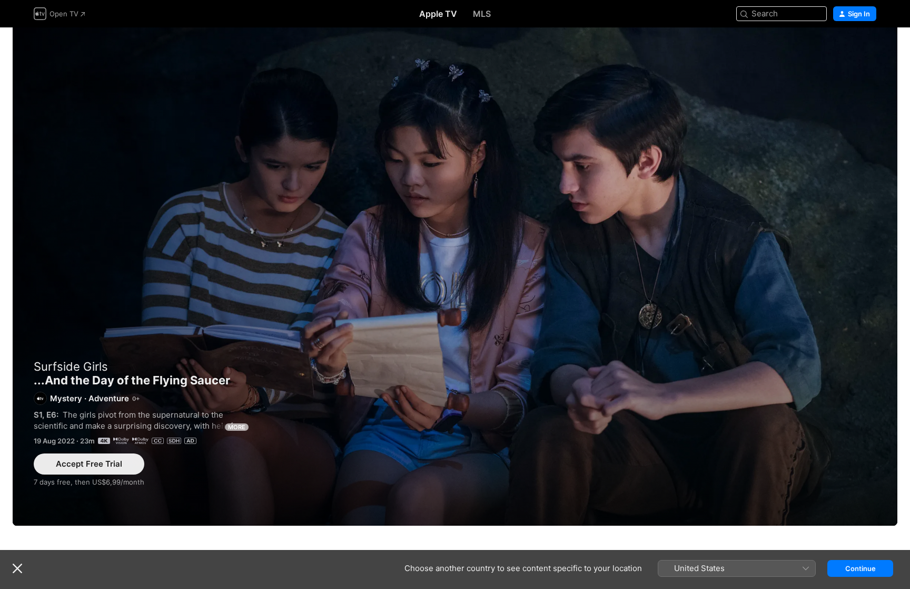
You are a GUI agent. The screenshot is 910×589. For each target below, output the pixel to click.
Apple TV (438, 13)
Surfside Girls (71, 366)
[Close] (17, 568)
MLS (482, 13)
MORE (236, 427)
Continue (860, 568)
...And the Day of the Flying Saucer (455, 276)
